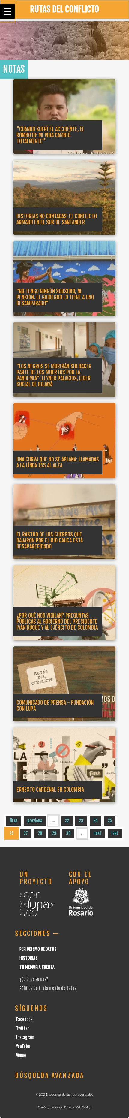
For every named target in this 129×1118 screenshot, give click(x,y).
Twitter (22, 1028)
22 (67, 820)
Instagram (25, 1037)
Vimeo (21, 1055)
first (13, 820)
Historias (29, 958)
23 (81, 820)
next (97, 833)
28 (40, 833)
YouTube (23, 1046)
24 (95, 820)
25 (110, 820)
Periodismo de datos (38, 949)
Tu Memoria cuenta (37, 967)
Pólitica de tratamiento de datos (48, 988)
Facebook (24, 1019)
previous (34, 820)
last (114, 833)
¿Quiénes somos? (34, 979)
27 (26, 833)
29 (54, 833)
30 (68, 833)
